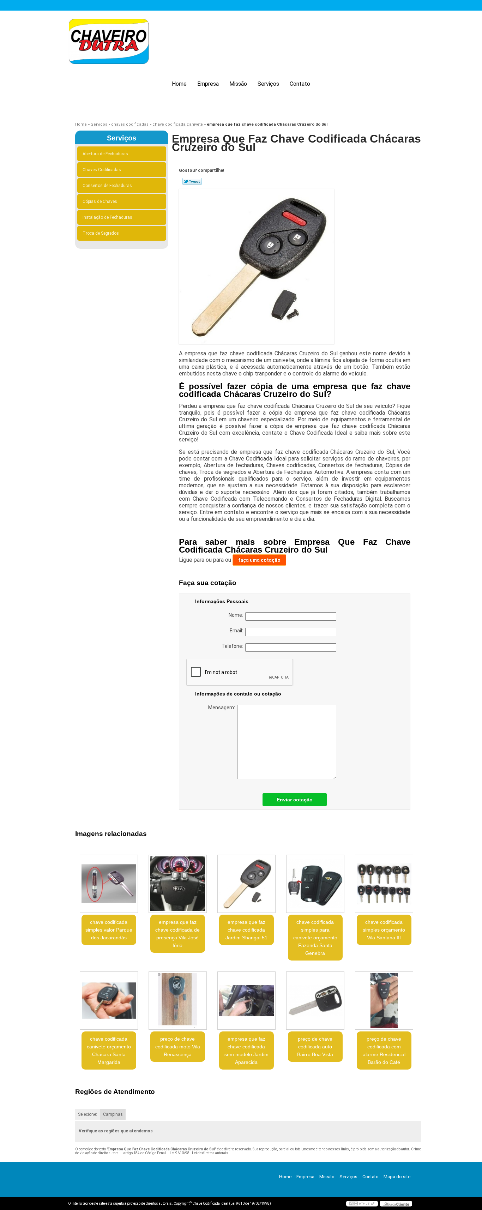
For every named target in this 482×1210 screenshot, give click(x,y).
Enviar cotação (295, 799)
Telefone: (233, 646)
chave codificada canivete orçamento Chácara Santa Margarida (109, 1050)
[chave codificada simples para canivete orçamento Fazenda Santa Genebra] (315, 884)
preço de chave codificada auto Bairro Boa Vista (315, 1046)
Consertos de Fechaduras (107, 185)
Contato (300, 83)
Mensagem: (222, 707)
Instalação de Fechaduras (107, 217)
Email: (237, 630)
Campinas (113, 1114)
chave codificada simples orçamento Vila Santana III (384, 929)
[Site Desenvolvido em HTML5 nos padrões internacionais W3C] (362, 1203)
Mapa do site (397, 1176)
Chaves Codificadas (102, 169)
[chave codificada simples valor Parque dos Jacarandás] (109, 884)
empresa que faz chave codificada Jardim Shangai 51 (246, 929)
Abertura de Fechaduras (105, 153)
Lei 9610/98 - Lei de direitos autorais (199, 1153)
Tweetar (192, 181)
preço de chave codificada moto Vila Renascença (177, 1046)
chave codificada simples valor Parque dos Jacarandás (108, 929)
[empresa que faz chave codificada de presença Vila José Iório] (178, 884)
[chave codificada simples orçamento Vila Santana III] (384, 884)
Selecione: (87, 1114)
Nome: (237, 615)
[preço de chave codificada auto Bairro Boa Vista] (315, 1000)
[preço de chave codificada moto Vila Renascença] (178, 1000)
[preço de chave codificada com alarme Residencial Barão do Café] (384, 1000)
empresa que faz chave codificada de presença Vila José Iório (177, 933)
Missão (238, 83)
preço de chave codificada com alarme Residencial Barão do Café (384, 1050)
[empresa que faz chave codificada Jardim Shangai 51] (246, 884)
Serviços (268, 83)
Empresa (208, 83)
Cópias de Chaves (100, 201)
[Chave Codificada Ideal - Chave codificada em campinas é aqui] (108, 42)
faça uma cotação (259, 560)
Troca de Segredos (101, 233)
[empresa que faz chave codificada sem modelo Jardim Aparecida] (246, 1000)
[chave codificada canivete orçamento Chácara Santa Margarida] (109, 1000)
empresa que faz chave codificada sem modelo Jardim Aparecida (246, 1050)
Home (179, 83)
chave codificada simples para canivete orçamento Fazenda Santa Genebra (315, 937)
